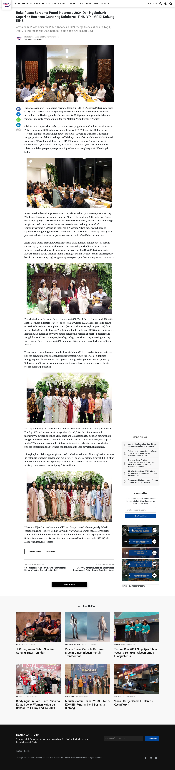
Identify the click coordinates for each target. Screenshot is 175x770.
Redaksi (27, 751)
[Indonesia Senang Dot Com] (156, 758)
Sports (117, 645)
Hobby (73, 4)
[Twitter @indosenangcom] (151, 758)
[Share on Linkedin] (18, 125)
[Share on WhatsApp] (18, 119)
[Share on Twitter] (18, 114)
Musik (89, 4)
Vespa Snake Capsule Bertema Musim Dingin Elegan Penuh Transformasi (84, 653)
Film (96, 4)
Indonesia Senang (35, 39)
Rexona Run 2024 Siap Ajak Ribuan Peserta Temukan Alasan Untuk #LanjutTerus (136, 653)
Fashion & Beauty (60, 4)
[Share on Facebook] (18, 109)
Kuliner (46, 4)
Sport (81, 4)
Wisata (37, 4)
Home (17, 4)
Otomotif (104, 4)
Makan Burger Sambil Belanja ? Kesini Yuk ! (133, 702)
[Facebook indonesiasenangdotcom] (146, 758)
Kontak (19, 751)
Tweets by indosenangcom (133, 586)
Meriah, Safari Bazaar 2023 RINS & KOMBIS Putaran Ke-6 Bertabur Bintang (87, 704)
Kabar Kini (27, 4)
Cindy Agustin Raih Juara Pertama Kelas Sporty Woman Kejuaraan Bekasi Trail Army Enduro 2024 (38, 704)
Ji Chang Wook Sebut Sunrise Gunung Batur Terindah (35, 651)
